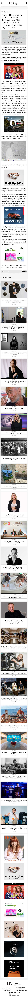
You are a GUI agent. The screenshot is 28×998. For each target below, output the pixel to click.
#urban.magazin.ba (15, 992)
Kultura (7, 11)
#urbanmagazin (15, 995)
